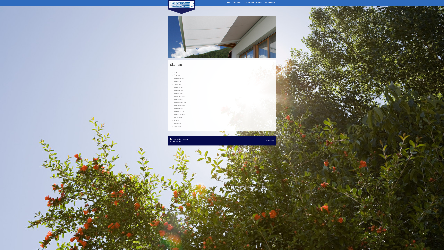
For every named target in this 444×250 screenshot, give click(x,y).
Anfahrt (178, 123)
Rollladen (179, 87)
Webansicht (270, 140)
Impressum (178, 126)
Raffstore (179, 99)
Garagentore (180, 105)
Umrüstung (180, 111)
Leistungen (177, 84)
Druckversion (177, 139)
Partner (178, 81)
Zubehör (179, 117)
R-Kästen (179, 90)
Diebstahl (179, 108)
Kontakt (176, 120)
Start (175, 72)
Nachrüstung (180, 114)
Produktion (179, 78)
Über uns (177, 75)
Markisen (179, 93)
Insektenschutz (181, 102)
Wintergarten (180, 96)
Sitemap (185, 139)
